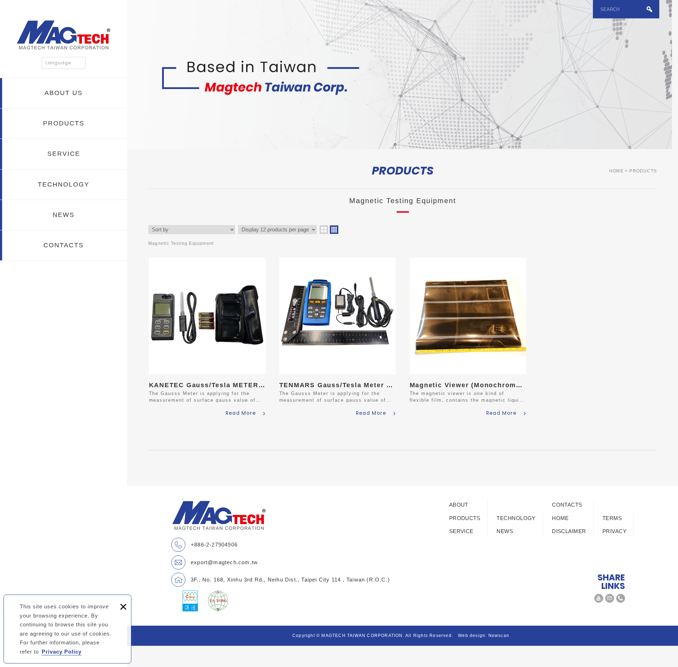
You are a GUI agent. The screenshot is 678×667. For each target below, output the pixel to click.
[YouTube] (598, 598)
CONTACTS (63, 245)
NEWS (64, 214)
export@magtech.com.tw (224, 562)
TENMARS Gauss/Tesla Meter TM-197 (337, 338)
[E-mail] (609, 598)
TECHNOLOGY (63, 184)
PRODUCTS (63, 123)
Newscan (498, 635)
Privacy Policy (62, 652)
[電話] (620, 598)
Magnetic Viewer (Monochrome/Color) (468, 338)
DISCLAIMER (569, 531)
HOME (560, 518)
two (324, 229)
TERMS (612, 518)
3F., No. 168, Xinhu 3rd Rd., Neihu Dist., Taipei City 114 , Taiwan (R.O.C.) (290, 580)
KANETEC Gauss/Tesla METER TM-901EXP (207, 338)
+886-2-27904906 (214, 545)
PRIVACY (614, 531)
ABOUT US (63, 92)
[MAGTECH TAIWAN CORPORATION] (63, 34)
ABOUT (458, 505)
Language (58, 63)
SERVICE (63, 153)
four (334, 229)
